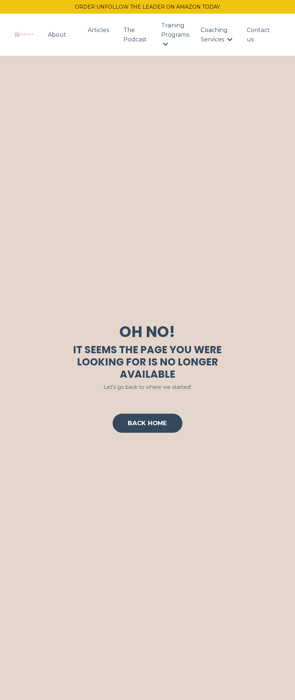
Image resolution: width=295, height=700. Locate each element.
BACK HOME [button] (147, 423)
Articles (98, 30)
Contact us (258, 35)
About (57, 34)
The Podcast (135, 35)
